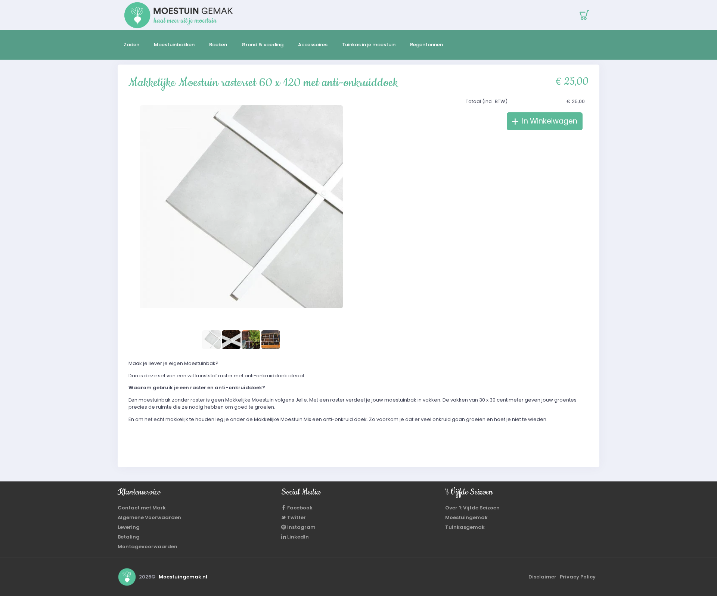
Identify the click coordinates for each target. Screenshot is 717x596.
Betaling (129, 536)
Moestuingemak (466, 517)
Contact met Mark (142, 507)
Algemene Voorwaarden (149, 517)
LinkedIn (297, 536)
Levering (129, 527)
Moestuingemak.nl (183, 576)
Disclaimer (542, 576)
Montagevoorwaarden (147, 546)
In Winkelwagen (548, 121)
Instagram (301, 527)
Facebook (299, 507)
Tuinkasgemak (465, 527)
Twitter (296, 517)
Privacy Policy (578, 576)
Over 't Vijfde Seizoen (472, 507)
